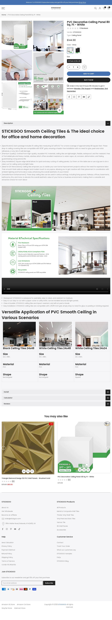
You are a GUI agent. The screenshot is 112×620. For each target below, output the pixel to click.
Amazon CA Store (23, 604)
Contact (60, 542)
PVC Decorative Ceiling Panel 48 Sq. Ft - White (76, 477)
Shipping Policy (7, 557)
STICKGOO (77, 32)
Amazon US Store (8, 604)
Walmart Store (19, 608)
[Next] (108, 448)
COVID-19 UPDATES (9, 565)
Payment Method (8, 550)
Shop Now (82, 2)
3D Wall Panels (62, 526)
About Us (5, 507)
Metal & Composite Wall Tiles (68, 511)
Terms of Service (8, 561)
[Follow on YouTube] (84, 97)
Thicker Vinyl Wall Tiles (65, 515)
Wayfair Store (7, 608)
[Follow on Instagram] (74, 97)
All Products (61, 507)
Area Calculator (8, 542)
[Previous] (3, 448)
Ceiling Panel (76, 35)
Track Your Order (63, 546)
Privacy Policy (7, 546)
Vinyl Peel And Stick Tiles (66, 519)
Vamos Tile (61, 522)
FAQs (59, 557)
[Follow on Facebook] (69, 97)
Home (4, 14)
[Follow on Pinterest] (79, 97)
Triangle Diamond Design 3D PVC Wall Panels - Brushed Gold (26, 478)
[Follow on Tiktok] (89, 97)
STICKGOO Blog (63, 561)
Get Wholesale (7, 511)
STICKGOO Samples (64, 554)
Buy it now (88, 80)
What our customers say (66, 550)
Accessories (61, 530)
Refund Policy (7, 554)
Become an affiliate (9, 515)
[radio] (70, 50)
